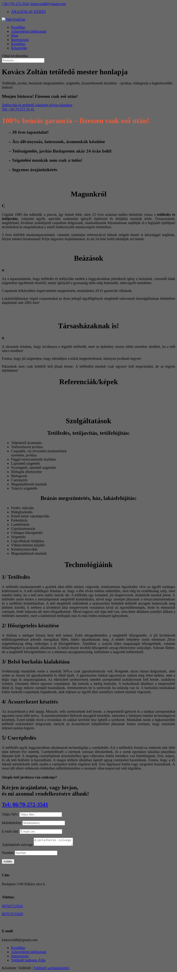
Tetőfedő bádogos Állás (28, 960)
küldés (8, 861)
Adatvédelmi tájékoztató (28, 31)
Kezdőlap (18, 27)
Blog (14, 35)
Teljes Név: (10, 814)
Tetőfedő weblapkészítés (51, 968)
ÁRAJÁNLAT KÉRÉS (28, 12)
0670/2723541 (12, 906)
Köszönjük (19, 48)
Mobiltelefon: (11, 823)
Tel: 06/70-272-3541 (25, 805)
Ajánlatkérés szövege (17, 845)
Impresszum (20, 40)
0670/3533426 (12, 914)
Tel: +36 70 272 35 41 (18, 109)
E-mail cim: (10, 831)
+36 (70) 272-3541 (16, 4)
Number (8, 853)
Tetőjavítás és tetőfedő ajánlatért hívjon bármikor (37, 105)
